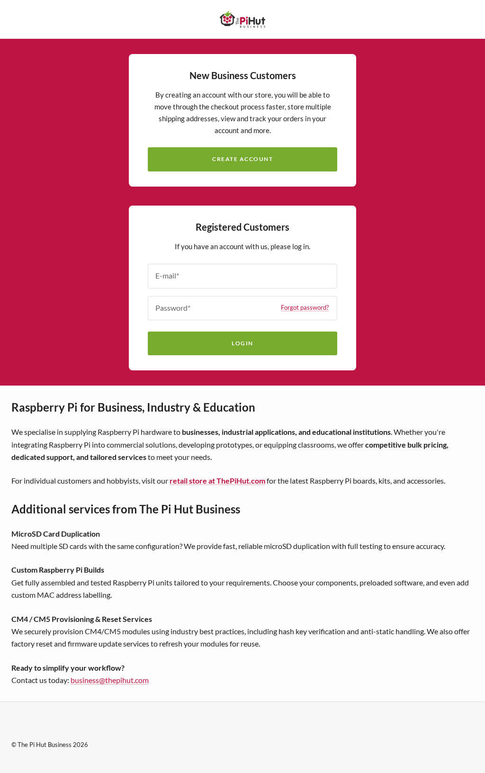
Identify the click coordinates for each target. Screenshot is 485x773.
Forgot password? (305, 308)
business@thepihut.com (110, 679)
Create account (242, 158)
